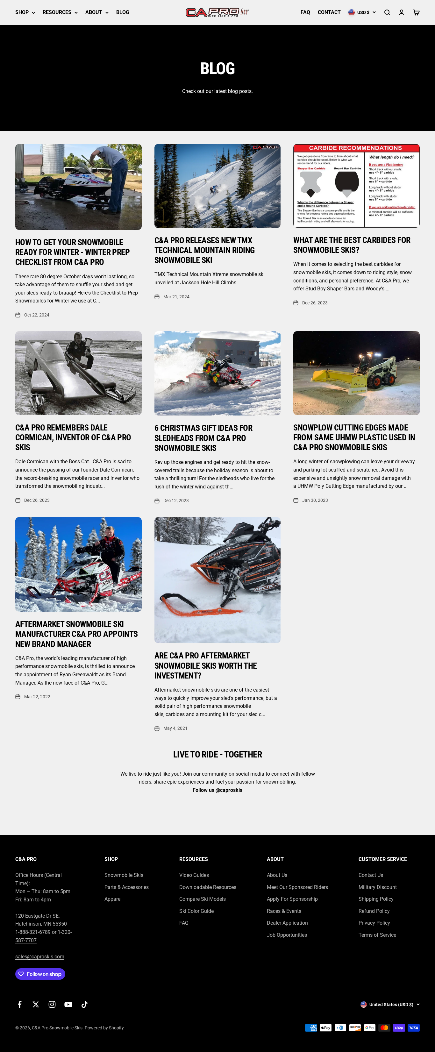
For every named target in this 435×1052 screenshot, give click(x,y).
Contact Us (371, 875)
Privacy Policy (374, 923)
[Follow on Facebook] (19, 1004)
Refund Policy (374, 911)
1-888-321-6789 (33, 932)
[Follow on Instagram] (52, 1004)
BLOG (122, 12)
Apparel (113, 899)
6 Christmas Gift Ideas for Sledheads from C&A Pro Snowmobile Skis (203, 437)
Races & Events (284, 911)
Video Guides (194, 875)
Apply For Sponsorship (292, 899)
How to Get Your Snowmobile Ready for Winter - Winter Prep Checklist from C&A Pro (72, 252)
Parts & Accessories (126, 887)
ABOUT (93, 12)
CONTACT (329, 12)
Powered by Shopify (104, 1027)
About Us (277, 875)
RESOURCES (57, 12)
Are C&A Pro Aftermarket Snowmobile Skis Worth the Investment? (205, 665)
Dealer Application (287, 923)
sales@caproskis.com (39, 957)
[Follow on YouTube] (68, 1004)
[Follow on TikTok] (84, 1004)
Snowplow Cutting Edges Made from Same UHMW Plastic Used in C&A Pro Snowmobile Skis (354, 437)
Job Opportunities (287, 935)
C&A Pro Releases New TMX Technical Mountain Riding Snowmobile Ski (204, 250)
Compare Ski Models (202, 899)
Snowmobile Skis (123, 875)
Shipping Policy (376, 899)
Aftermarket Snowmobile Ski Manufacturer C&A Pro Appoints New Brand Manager (76, 634)
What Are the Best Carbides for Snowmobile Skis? (351, 245)
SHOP (22, 12)
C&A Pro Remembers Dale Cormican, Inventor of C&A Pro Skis (73, 437)
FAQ (305, 12)
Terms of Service (377, 935)
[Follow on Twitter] (36, 1004)
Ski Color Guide (196, 911)
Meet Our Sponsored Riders (297, 887)
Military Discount (378, 887)
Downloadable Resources (207, 887)
